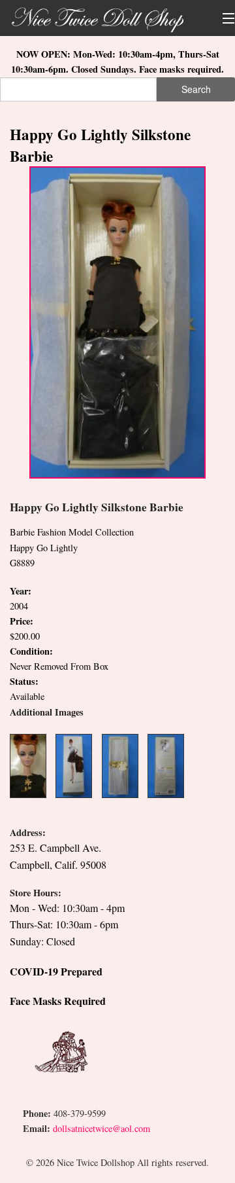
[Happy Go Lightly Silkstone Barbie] (117, 321)
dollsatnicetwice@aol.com (101, 1128)
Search (196, 89)
